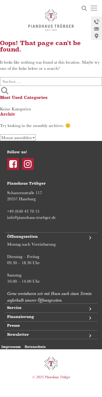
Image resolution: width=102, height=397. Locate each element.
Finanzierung (20, 317)
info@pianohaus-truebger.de (31, 217)
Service (14, 308)
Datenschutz (35, 347)
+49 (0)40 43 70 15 (23, 211)
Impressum (11, 347)
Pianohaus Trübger (51, 363)
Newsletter (18, 335)
